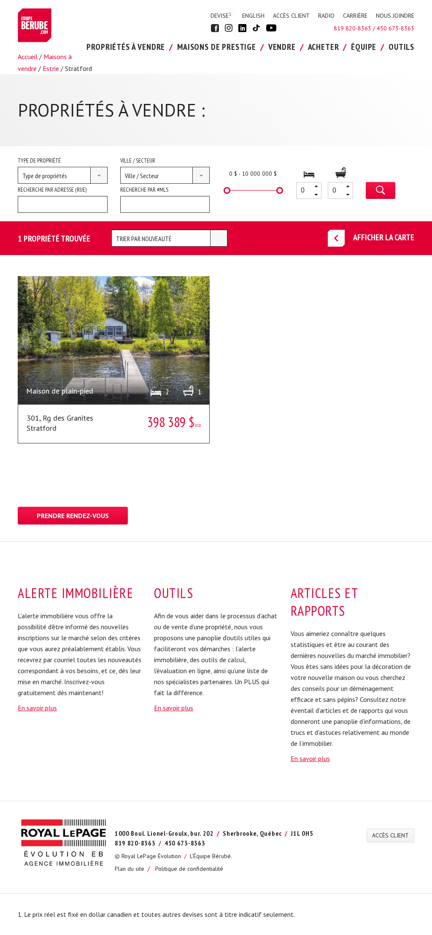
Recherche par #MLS (144, 189)
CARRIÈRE (355, 15)
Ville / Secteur (137, 160)
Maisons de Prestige (216, 46)
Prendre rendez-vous (73, 515)
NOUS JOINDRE (395, 15)
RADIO (326, 15)
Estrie (51, 68)
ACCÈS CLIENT (291, 15)
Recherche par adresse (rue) (52, 189)
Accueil (28, 56)
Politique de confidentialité (189, 868)
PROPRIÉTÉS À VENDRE (125, 46)
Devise (221, 15)
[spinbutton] (308, 190)
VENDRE (282, 46)
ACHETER (323, 46)
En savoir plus (37, 708)
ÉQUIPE (363, 46)
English (253, 15)
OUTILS (401, 46)
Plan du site (129, 868)
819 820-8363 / (355, 28)
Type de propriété (39, 160)
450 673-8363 (395, 28)
